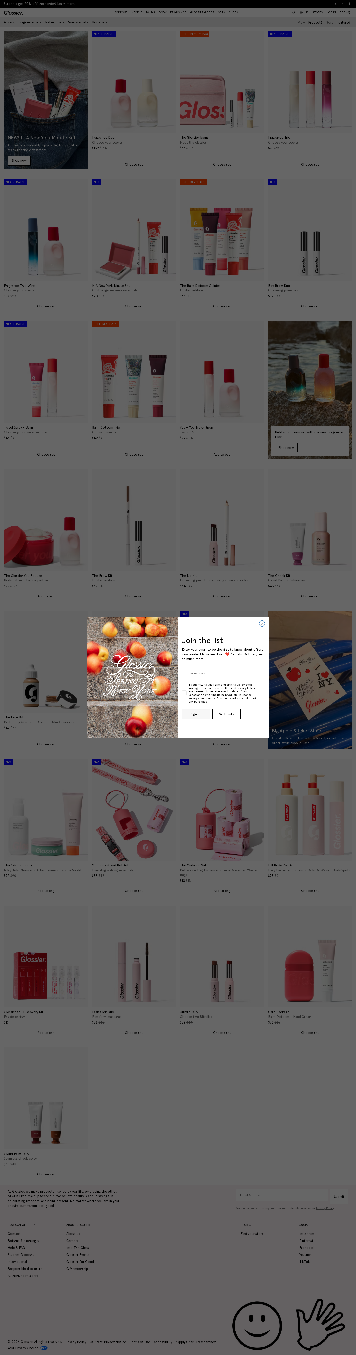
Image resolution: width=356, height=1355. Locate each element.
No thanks (226, 714)
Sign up (196, 714)
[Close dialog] (262, 623)
